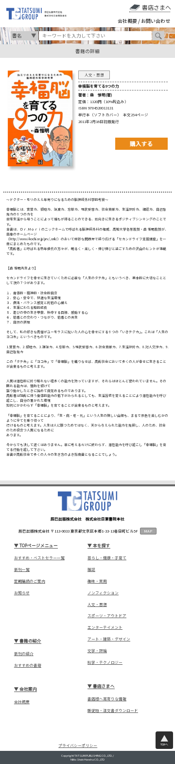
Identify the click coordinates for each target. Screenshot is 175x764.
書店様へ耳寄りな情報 (107, 698)
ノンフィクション (103, 592)
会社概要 (127, 21)
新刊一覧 (22, 569)
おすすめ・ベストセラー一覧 (39, 557)
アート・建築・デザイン (109, 639)
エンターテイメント (105, 627)
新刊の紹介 (24, 653)
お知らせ (22, 592)
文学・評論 (97, 650)
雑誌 (91, 569)
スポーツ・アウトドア (107, 615)
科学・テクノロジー (105, 662)
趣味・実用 (97, 581)
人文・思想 (97, 604)
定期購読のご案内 (29, 581)
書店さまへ (156, 7)
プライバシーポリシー (77, 746)
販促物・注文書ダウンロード (113, 710)
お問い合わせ (155, 21)
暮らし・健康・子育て (107, 557)
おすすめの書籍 (27, 665)
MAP (148, 530)
